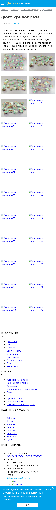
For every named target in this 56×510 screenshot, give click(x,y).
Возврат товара (15, 360)
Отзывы (11, 348)
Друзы (10, 392)
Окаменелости (15, 401)
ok (27, 505)
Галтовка (11, 430)
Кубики (11, 418)
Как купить (13, 366)
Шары (10, 421)
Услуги (10, 395)
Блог (9, 363)
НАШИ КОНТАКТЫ (11, 445)
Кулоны (11, 424)
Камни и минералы (17, 380)
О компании (13, 354)
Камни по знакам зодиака (21, 404)
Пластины (12, 433)
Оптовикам (13, 357)
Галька (10, 427)
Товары (5, 23)
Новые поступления (18, 383)
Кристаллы (12, 386)
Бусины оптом (14, 398)
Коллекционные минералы (22, 389)
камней (18, 3)
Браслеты (12, 436)
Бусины (11, 440)
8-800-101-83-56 (15, 456)
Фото (17, 23)
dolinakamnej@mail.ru (18, 478)
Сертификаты (14, 351)
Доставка (12, 341)
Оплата (10, 344)
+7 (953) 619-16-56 (33, 456)
